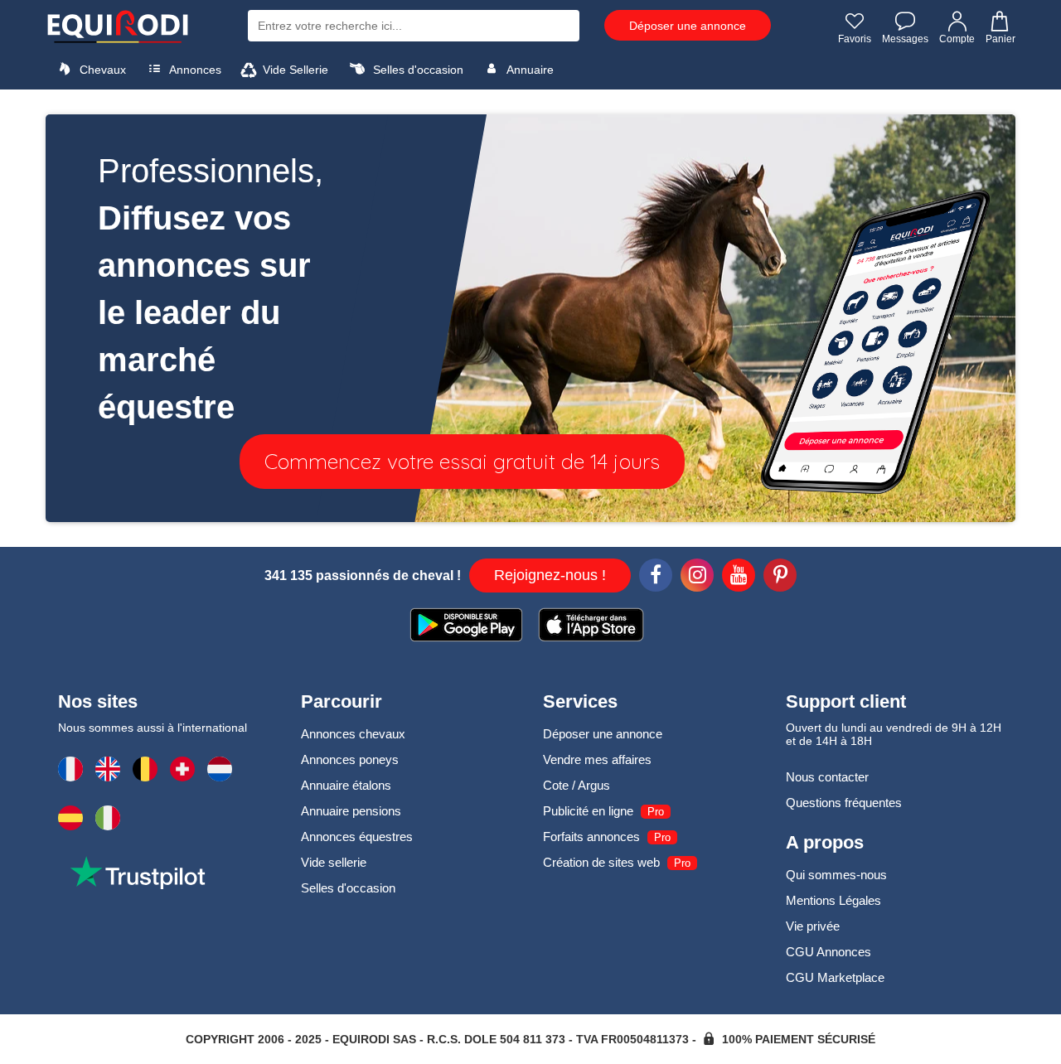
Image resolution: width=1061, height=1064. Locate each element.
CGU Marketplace (835, 977)
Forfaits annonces (591, 836)
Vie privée (813, 926)
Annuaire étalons (346, 785)
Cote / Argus (576, 785)
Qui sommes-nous (836, 875)
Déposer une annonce (687, 25)
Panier (1000, 39)
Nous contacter (827, 777)
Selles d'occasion (416, 69)
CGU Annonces (828, 952)
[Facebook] (655, 577)
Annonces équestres (357, 836)
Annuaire (529, 69)
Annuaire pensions (351, 811)
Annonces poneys (350, 759)
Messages (905, 39)
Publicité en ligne (588, 811)
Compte (957, 39)
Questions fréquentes (844, 803)
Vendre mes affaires (597, 759)
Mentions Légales (833, 900)
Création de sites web (601, 862)
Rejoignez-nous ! (550, 575)
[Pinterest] (780, 577)
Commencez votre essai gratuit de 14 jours (462, 461)
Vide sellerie (333, 862)
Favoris (854, 39)
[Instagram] (697, 577)
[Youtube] (738, 577)
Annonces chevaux (353, 734)
